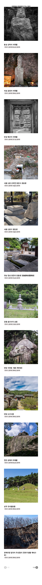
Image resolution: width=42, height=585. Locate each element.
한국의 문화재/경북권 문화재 (12, 93)
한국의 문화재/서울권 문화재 (12, 186)
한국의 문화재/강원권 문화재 (12, 324)
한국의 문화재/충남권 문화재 (12, 47)
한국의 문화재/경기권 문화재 (12, 139)
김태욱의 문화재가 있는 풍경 (21, 6)
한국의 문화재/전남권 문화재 (12, 278)
